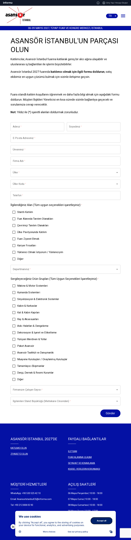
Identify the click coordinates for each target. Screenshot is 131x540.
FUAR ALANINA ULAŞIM (80, 457)
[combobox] (61, 172)
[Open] (117, 172)
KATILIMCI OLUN (19, 448)
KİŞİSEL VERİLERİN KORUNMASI (84, 469)
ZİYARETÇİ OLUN (19, 454)
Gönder (110, 413)
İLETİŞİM (72, 451)
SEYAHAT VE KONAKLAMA (81, 463)
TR (110, 15)
